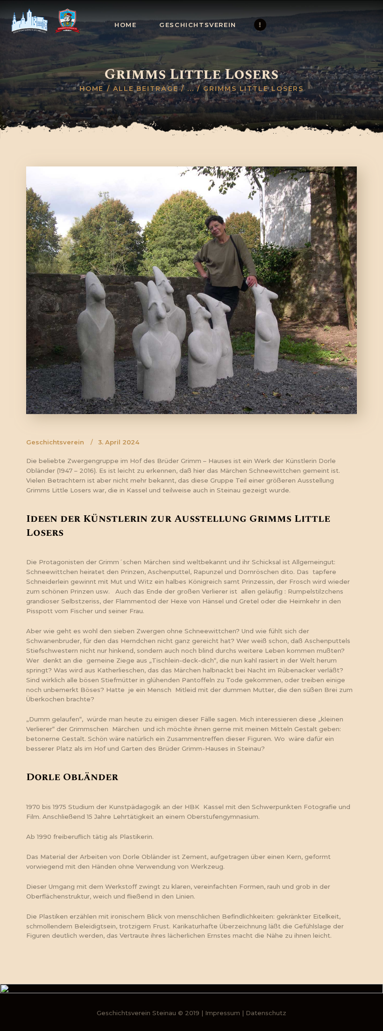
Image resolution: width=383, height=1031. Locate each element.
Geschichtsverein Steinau (136, 1013)
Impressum (222, 1013)
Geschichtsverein (55, 442)
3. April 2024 (118, 442)
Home (91, 88)
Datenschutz (266, 1013)
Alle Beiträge (145, 88)
